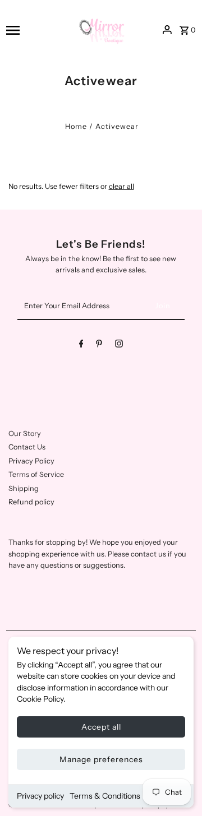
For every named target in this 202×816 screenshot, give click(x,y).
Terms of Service (36, 474)
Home (76, 126)
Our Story (24, 433)
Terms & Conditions (105, 796)
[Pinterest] (99, 345)
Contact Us (26, 447)
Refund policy (31, 502)
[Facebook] (81, 345)
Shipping (23, 488)
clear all (121, 186)
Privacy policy (40, 796)
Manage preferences (101, 759)
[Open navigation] (36, 30)
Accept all (101, 727)
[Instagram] (119, 345)
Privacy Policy (31, 461)
